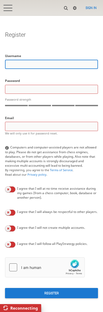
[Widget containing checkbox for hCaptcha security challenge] (45, 267)
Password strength (18, 99)
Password (12, 80)
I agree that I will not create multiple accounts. (51, 227)
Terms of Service (61, 170)
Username (13, 56)
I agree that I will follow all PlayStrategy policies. (52, 243)
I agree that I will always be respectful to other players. (57, 211)
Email (9, 118)
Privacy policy (36, 174)
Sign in (91, 8)
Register (51, 293)
